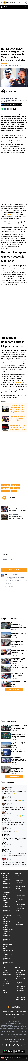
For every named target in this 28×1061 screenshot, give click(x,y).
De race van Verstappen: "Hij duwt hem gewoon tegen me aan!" (11, 1058)
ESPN (9, 214)
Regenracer (8, 787)
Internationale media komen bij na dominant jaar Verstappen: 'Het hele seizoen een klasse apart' (17, 409)
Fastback (8, 858)
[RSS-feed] (18, 1045)
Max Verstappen (5, 485)
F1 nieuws (16, 488)
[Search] (20, 3)
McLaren (18, 382)
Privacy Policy (21, 1011)
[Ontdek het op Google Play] (8, 1051)
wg (6, 827)
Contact (22, 1014)
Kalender (18, 7)
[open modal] (26, 2)
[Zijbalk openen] (1, 3)
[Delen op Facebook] (5, 109)
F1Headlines (7, 1014)
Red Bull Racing (5, 488)
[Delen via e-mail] (11, 109)
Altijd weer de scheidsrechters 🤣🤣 (12, 816)
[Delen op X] (8, 109)
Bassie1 (7, 818)
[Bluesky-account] (21, 1045)
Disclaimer (14, 1017)
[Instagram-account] (10, 1045)
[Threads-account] (25, 1045)
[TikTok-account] (14, 1045)
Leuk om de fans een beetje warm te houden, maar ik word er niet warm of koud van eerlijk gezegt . (14, 808)
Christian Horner (6, 115)
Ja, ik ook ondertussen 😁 (9, 831)
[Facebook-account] (6, 1045)
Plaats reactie (14, 569)
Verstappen (10, 7)
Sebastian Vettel (15, 485)
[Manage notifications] (3, 1058)
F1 (4, 7)
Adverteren (15, 1014)
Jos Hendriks (9, 796)
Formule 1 (4, 63)
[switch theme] (23, 2)
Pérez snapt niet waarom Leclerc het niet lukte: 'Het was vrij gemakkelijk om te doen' (17, 419)
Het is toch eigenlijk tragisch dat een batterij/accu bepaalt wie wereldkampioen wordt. (14, 839)
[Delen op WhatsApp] (2, 109)
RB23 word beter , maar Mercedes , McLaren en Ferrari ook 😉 (14, 792)
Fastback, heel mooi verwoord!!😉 (12, 847)
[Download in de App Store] (19, 1051)
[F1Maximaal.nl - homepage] (9, 2)
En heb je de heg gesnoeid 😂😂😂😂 (13, 800)
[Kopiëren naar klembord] (14, 109)
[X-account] (3, 1045)
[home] (2, 7)
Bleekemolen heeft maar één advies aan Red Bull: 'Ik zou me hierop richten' (18, 427)
